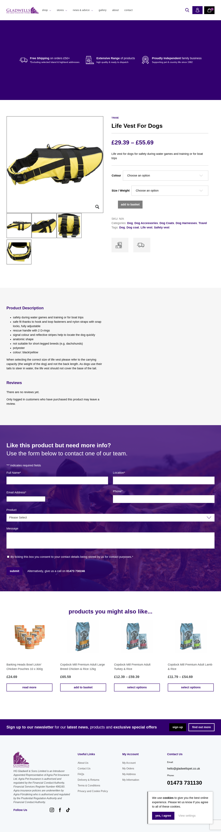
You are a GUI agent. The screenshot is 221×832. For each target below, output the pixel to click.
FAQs (81, 774)
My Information (130, 779)
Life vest (146, 227)
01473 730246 (75, 571)
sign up (177, 727)
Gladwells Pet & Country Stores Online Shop (22, 10)
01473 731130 (184, 783)
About (115, 10)
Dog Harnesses (186, 223)
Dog (130, 223)
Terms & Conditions (89, 785)
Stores (60, 10)
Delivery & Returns (88, 779)
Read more (29, 687)
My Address (129, 774)
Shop (45, 10)
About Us (83, 762)
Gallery (102, 10)
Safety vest (161, 227)
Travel (203, 223)
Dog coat (133, 227)
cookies (168, 797)
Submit (14, 571)
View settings (187, 815)
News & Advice (81, 10)
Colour (116, 175)
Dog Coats (167, 223)
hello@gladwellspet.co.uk (183, 768)
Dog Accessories (146, 223)
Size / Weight (121, 190)
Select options (137, 687)
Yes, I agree (163, 815)
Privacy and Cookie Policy (93, 791)
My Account (129, 762)
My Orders (128, 768)
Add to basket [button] (83, 687)
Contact (128, 10)
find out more (201, 727)
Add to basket (130, 204)
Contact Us (84, 768)
